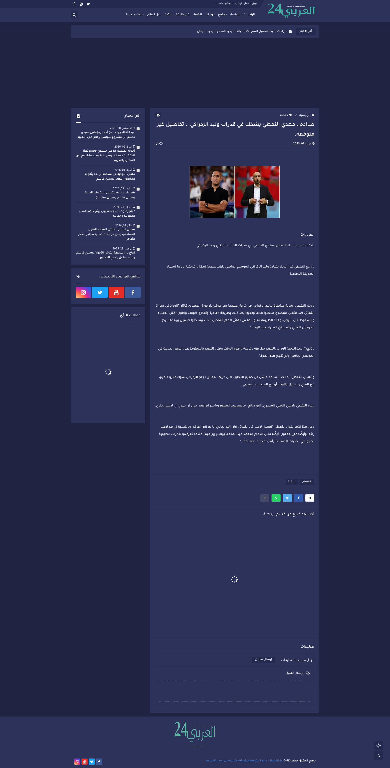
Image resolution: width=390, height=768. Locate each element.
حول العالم (154, 14)
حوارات (210, 14)
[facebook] (74, 4)
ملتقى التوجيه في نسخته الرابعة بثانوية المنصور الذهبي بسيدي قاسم (110, 177)
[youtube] (116, 292)
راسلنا (219, 3)
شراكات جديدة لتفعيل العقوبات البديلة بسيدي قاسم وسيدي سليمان (242, 31)
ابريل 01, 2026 (123, 170)
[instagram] (81, 4)
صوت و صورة (135, 14)
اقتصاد (197, 14)
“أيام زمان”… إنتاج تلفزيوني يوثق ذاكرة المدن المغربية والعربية (107, 214)
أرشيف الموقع (233, 3)
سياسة (235, 14)
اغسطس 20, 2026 (121, 128)
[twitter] (88, 4)
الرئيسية (249, 14)
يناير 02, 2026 (123, 225)
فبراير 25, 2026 (122, 207)
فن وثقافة (182, 14)
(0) (157, 144)
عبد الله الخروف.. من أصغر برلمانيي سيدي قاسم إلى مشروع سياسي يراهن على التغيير (106, 135)
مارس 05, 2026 (122, 188)
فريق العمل (251, 3)
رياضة (169, 14)
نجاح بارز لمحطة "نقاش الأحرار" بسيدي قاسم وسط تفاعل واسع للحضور (105, 255)
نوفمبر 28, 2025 (122, 248)
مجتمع (222, 14)
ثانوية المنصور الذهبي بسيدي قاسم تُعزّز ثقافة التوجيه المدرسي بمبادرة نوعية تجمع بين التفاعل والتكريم (105, 156)
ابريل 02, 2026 (123, 146)
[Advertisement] (195, 72)
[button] (298, 498)
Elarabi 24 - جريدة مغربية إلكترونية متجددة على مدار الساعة (244, 761)
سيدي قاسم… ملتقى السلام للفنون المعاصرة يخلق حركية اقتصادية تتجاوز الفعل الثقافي (106, 234)
